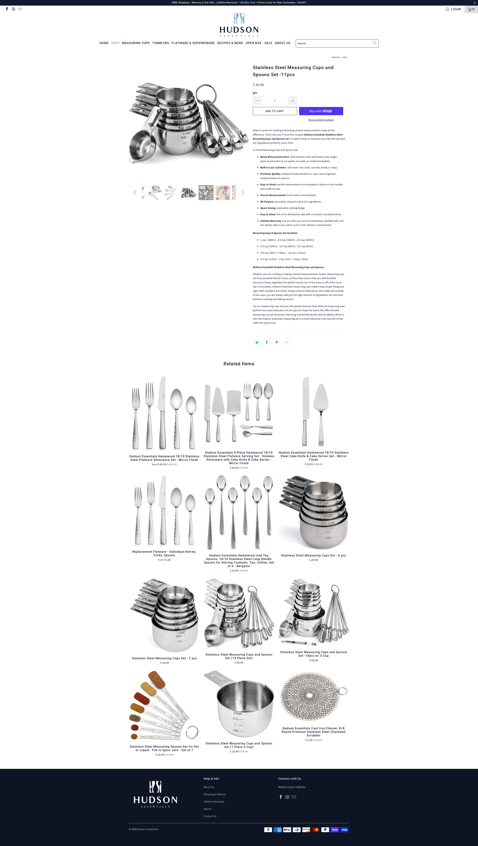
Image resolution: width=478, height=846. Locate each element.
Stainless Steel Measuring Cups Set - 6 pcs (313, 512)
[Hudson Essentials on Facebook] (7, 9)
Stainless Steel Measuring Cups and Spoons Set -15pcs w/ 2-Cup (313, 612)
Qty (255, 93)
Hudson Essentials (147, 829)
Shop (115, 43)
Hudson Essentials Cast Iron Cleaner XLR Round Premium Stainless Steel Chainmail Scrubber (313, 696)
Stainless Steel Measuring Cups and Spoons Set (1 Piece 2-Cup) (239, 704)
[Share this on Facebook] (267, 343)
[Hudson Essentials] (239, 25)
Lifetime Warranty (214, 801)
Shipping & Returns (215, 794)
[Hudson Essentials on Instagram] (13, 9)
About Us (209, 787)
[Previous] (135, 121)
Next (345, 57)
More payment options (321, 120)
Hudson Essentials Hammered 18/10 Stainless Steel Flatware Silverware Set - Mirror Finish (164, 413)
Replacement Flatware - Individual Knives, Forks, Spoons (164, 510)
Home (104, 43)
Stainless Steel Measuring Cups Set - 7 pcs (164, 615)
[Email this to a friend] (287, 343)
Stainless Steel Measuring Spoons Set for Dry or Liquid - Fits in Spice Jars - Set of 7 (164, 705)
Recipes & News (230, 43)
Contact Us (210, 816)
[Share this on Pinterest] (277, 343)
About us (283, 43)
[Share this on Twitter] (257, 343)
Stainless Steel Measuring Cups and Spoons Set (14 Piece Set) (239, 613)
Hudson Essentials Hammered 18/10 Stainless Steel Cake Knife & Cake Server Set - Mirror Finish (313, 411)
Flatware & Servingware (193, 43)
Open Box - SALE (259, 43)
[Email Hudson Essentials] (20, 9)
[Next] (242, 121)
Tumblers (160, 43)
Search (208, 809)
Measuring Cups (136, 43)
